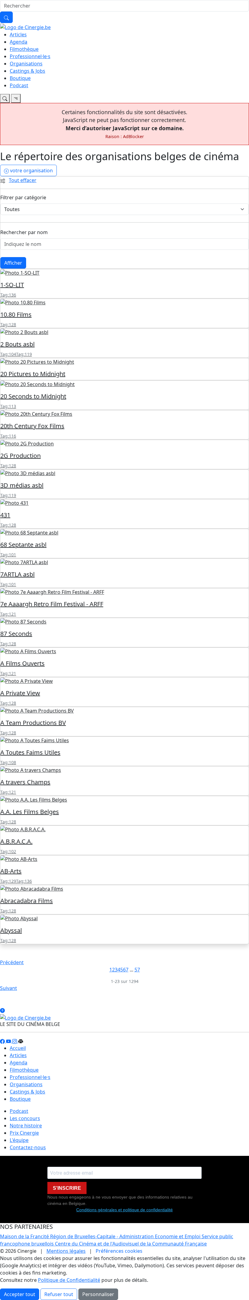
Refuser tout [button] (58, 1294)
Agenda (18, 41)
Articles (18, 34)
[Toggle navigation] (5, 98)
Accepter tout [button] (19, 1294)
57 (137, 969)
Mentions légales (66, 1251)
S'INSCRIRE (67, 1188)
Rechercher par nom (24, 232)
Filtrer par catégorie (23, 197)
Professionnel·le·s (30, 56)
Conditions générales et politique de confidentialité (124, 1209)
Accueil (18, 1048)
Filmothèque (24, 49)
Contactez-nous (28, 1147)
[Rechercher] (6, 17)
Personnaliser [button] (98, 1294)
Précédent (12, 962)
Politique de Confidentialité (69, 1280)
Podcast (19, 85)
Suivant (8, 988)
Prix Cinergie (24, 1133)
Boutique (20, 78)
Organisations (26, 63)
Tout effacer (22, 180)
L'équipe (19, 1140)
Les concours (25, 1118)
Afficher (13, 263)
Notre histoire (26, 1125)
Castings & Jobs (27, 71)
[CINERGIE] (25, 26)
